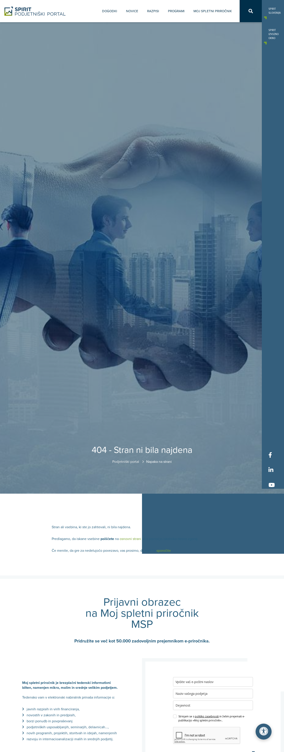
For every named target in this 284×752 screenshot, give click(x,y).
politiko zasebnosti (207, 716)
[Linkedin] (271, 469)
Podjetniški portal (126, 461)
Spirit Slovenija (272, 10)
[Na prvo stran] (35, 11)
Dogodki (109, 11)
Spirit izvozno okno (272, 34)
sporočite (163, 550)
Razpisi (153, 11)
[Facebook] (271, 455)
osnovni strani (130, 539)
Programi (176, 11)
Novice (132, 11)
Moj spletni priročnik (212, 11)
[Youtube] (271, 485)
